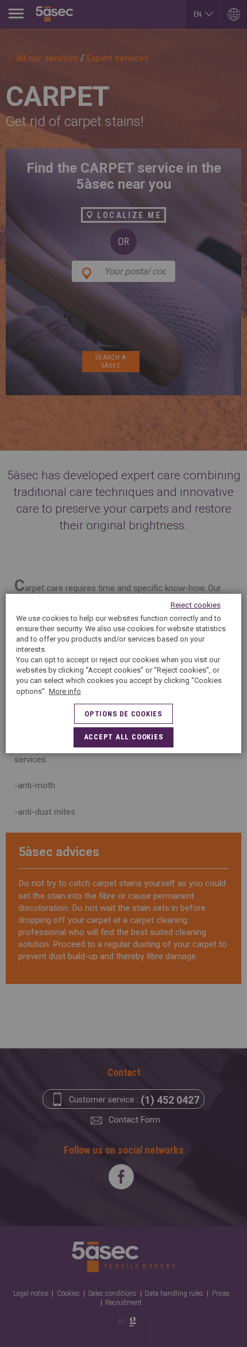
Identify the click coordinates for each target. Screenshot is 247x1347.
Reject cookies (196, 604)
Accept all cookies (124, 736)
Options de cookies (123, 713)
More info (65, 691)
